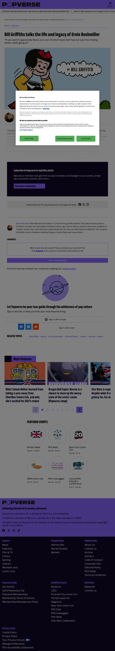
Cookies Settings (29, 138)
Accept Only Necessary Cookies (65, 138)
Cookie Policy (46, 108)
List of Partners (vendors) (26, 130)
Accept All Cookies (86, 138)
